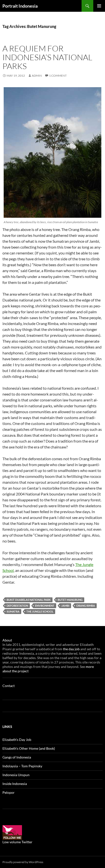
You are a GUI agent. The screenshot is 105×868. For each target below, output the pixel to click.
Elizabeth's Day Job (16, 739)
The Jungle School (39, 611)
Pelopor (8, 792)
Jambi (65, 605)
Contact (8, 686)
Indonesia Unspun (16, 775)
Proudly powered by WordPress (22, 862)
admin (37, 75)
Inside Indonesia (14, 784)
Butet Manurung (70, 599)
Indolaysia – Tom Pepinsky (22, 766)
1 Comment (58, 75)
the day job (71, 649)
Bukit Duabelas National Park (29, 599)
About (7, 640)
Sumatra (13, 611)
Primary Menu (99, 6)
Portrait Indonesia (20, 6)
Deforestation (17, 605)
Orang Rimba (85, 605)
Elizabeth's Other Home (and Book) (28, 748)
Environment (44, 605)
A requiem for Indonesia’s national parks (47, 57)
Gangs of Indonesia (16, 757)
